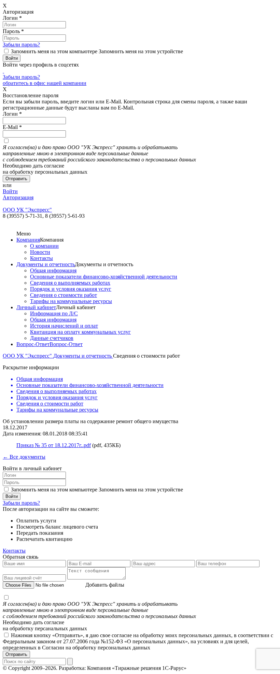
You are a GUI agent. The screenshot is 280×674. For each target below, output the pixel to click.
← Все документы (24, 457)
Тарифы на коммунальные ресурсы (71, 301)
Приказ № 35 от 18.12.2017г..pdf (53, 445)
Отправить (16, 654)
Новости (40, 252)
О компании (44, 246)
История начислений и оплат (64, 326)
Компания (28, 240)
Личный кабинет (36, 307)
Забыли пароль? (21, 44)
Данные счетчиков (51, 338)
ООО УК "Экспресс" (28, 356)
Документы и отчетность (45, 264)
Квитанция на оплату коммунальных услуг (80, 332)
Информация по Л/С (54, 313)
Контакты (41, 258)
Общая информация (53, 270)
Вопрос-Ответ (33, 344)
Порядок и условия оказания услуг (70, 289)
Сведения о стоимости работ (63, 295)
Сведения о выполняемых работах (70, 283)
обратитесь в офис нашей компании (44, 83)
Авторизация (18, 197)
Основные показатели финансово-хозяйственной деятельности (103, 276)
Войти (10, 191)
